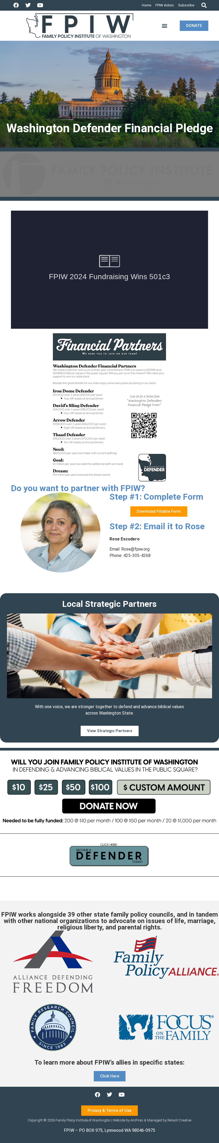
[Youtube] (40, 5)
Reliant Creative (179, 1120)
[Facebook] (16, 5)
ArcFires (137, 1120)
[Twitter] (28, 5)
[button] (204, 5)
